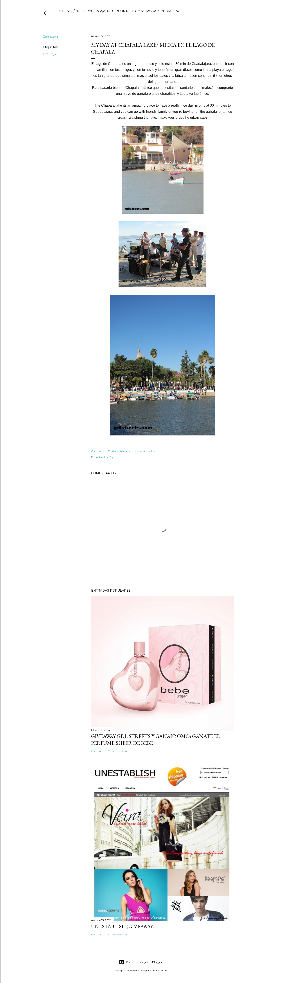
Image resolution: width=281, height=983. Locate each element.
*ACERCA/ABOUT (101, 11)
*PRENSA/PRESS (72, 11)
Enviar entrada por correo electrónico (131, 451)
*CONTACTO (126, 11)
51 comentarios (117, 751)
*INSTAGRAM (149, 11)
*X (177, 11)
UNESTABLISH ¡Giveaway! (123, 926)
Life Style (50, 54)
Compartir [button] (50, 37)
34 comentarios (118, 934)
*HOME (167, 11)
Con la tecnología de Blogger (144, 962)
